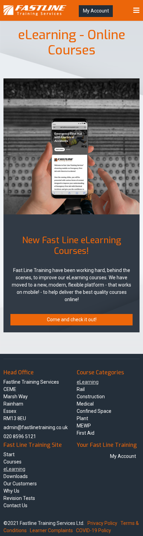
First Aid (85, 433)
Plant (82, 418)
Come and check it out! (71, 319)
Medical (85, 404)
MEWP (84, 425)
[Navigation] (136, 10)
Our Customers (20, 483)
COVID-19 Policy (93, 530)
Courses (12, 462)
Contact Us (15, 505)
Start (9, 454)
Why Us (11, 491)
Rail (81, 389)
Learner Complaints (51, 530)
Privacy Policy (102, 523)
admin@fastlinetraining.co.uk (35, 427)
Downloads (15, 476)
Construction (91, 396)
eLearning (88, 382)
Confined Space (94, 411)
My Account (96, 11)
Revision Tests (19, 498)
